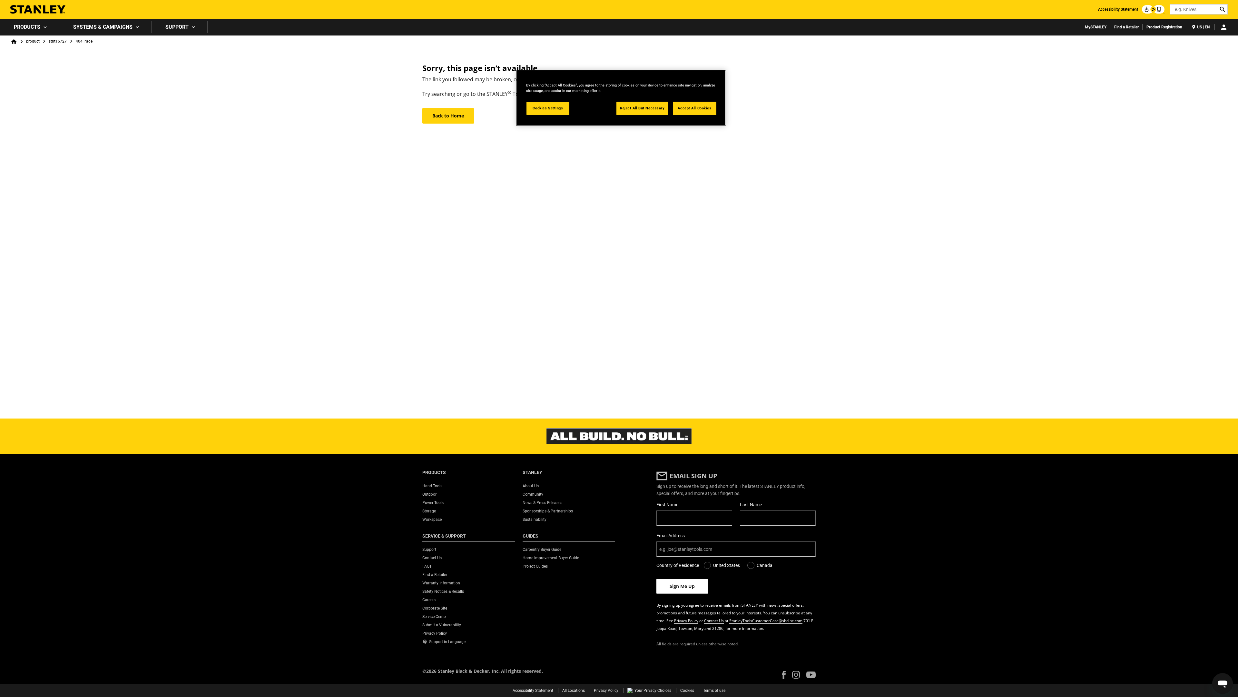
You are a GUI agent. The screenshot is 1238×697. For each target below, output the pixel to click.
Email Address (670, 535)
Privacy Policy (686, 620)
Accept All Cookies (694, 108)
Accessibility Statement (1118, 9)
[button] (784, 675)
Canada (764, 565)
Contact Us (714, 620)
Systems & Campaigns (103, 27)
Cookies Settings (548, 108)
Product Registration (1164, 27)
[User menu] (1224, 27)
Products (27, 27)
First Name (667, 504)
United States (726, 565)
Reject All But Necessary (642, 108)
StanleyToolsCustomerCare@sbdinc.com (765, 620)
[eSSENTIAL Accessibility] (1153, 9)
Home (14, 41)
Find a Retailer (1126, 27)
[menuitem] (29, 27)
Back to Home (448, 116)
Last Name (751, 504)
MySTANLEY (1095, 27)
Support (177, 27)
